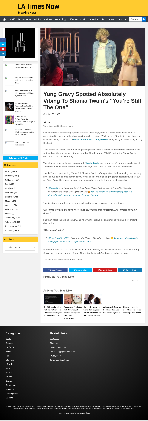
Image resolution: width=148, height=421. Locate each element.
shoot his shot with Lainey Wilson (90, 139)
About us (54, 343)
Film (103, 19)
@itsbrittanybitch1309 (58, 238)
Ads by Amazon (137, 281)
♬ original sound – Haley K (85, 195)
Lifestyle (73, 19)
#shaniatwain (131, 238)
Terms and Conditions (59, 360)
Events (8, 184)
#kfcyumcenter (65, 195)
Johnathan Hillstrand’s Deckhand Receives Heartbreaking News (112, 310)
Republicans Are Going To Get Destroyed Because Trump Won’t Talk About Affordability (73, 312)
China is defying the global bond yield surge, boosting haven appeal (132, 310)
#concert (127, 191)
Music (83, 19)
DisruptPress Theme (83, 413)
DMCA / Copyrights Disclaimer (62, 351)
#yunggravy (117, 191)
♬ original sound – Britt (81, 241)
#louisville (53, 195)
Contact (120, 19)
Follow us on (19, 158)
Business (47, 19)
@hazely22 (53, 188)
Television (93, 19)
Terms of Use (118, 409)
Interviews (9, 192)
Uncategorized (11, 226)
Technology (60, 19)
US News (26, 19)
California (15, 19)
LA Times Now (38, 6)
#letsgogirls (53, 241)
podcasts (9, 205)
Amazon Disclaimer (58, 347)
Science (8, 214)
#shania (94, 191)
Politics (37, 19)
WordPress (69, 413)
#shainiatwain (105, 191)
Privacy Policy (55, 356)
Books (111, 19)
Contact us (54, 339)
